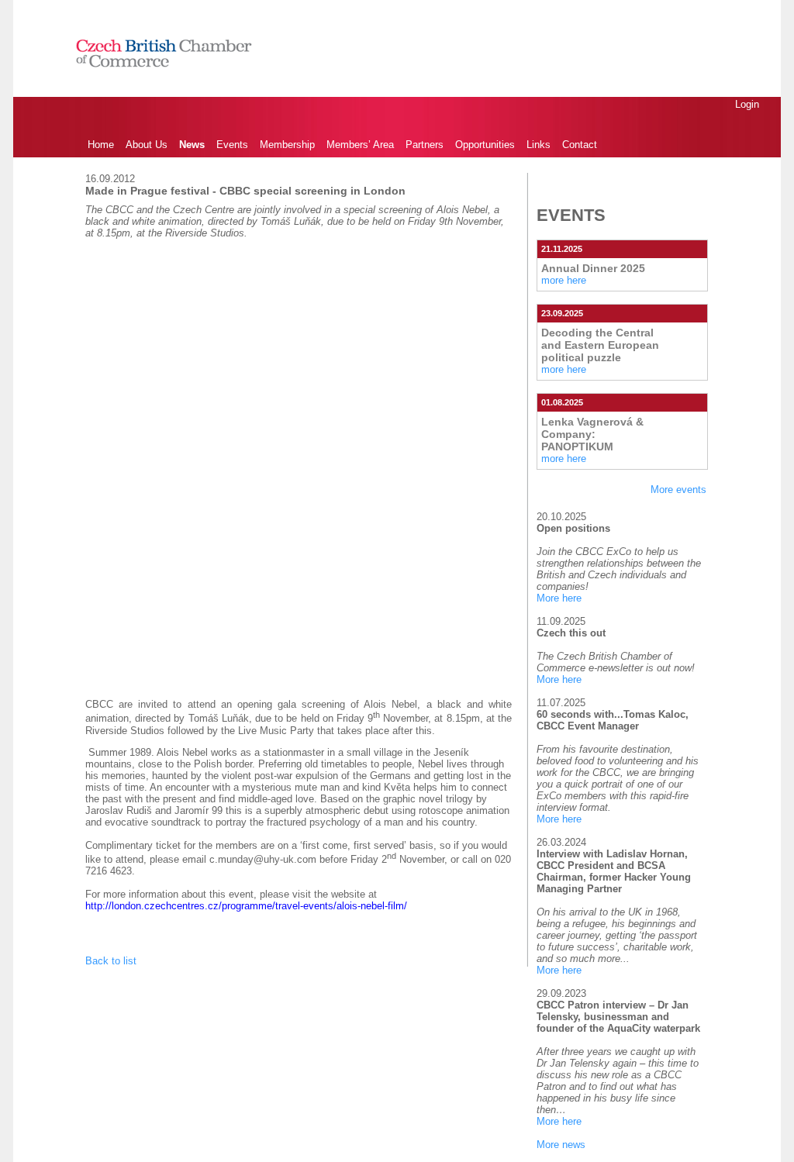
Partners (425, 144)
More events (678, 489)
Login (747, 104)
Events (232, 144)
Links (538, 144)
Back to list (110, 961)
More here (559, 598)
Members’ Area (360, 144)
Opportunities (485, 144)
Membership (287, 144)
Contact (579, 144)
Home (101, 144)
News (192, 144)
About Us (146, 144)
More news (561, 1144)
